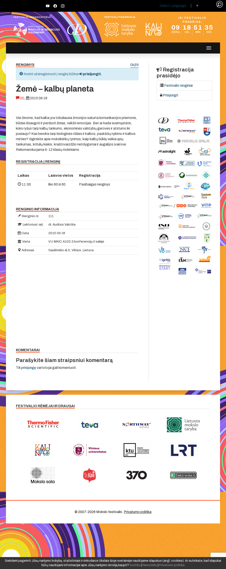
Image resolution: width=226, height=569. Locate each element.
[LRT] (183, 450)
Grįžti (134, 65)
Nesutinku (150, 565)
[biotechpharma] (136, 424)
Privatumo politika (137, 512)
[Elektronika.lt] (183, 475)
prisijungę (28, 368)
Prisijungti (170, 95)
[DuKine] (89, 475)
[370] (136, 475)
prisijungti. (92, 74)
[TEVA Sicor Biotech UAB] (89, 424)
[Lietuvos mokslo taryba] (183, 424)
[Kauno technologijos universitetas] (136, 450)
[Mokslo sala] (42, 475)
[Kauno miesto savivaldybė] (42, 450)
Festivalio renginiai (178, 85)
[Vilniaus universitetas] (89, 450)
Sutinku (135, 565)
